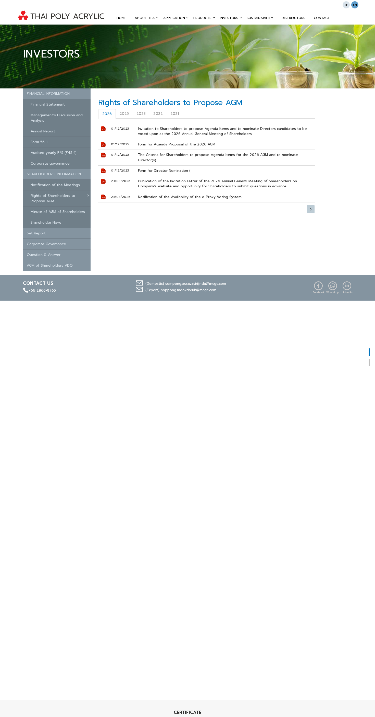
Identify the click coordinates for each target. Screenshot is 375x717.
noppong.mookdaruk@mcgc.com (188, 290)
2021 (174, 113)
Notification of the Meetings (55, 185)
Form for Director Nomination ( (164, 170)
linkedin (347, 287)
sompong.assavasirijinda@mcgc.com (195, 283)
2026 (107, 114)
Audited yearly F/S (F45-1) (54, 152)
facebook (318, 287)
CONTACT (322, 17)
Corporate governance (50, 163)
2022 (158, 113)
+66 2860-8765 (42, 290)
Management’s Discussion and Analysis (57, 117)
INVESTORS (229, 17)
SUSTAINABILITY (260, 17)
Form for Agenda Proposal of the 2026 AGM (176, 144)
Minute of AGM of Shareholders (58, 211)
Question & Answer (43, 254)
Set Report (36, 233)
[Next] (311, 209)
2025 (124, 113)
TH (346, 5)
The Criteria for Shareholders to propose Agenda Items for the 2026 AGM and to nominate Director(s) (218, 157)
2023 (141, 113)
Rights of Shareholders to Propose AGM (53, 198)
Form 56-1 (39, 142)
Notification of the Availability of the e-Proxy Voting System (190, 197)
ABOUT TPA (145, 17)
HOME (121, 17)
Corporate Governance (46, 244)
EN (355, 5)
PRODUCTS (202, 17)
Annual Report (43, 131)
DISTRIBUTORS (293, 17)
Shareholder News (46, 222)
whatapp (332, 287)
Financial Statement (48, 104)
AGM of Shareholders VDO (50, 265)
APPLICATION (174, 17)
